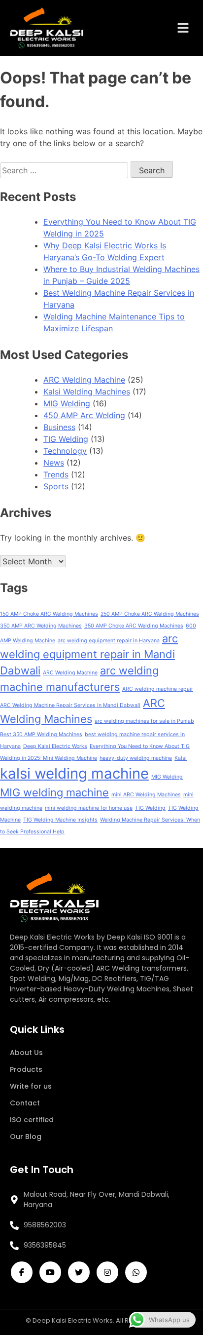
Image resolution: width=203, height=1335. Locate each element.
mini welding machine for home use (89, 808)
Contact (25, 1103)
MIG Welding (66, 403)
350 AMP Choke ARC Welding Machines (133, 626)
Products (26, 1069)
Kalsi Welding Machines (86, 391)
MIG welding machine (54, 792)
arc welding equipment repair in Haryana (109, 640)
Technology (65, 451)
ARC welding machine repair (157, 689)
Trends (55, 474)
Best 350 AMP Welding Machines (41, 734)
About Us (26, 1053)
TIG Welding (65, 439)
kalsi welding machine (74, 773)
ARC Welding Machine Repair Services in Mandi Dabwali (70, 705)
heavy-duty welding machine (136, 758)
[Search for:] (65, 170)
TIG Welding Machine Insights (60, 820)
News (53, 463)
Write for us (31, 1086)
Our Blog (25, 1136)
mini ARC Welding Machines (146, 794)
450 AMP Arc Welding (84, 415)
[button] (183, 28)
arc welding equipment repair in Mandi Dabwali (89, 654)
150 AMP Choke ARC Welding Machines (49, 614)
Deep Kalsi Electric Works (55, 746)
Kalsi (180, 758)
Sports (55, 486)
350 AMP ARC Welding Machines (41, 626)
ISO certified (32, 1120)
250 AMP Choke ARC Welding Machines (150, 614)
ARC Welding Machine (84, 380)
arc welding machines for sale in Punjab (144, 721)
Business (59, 427)
